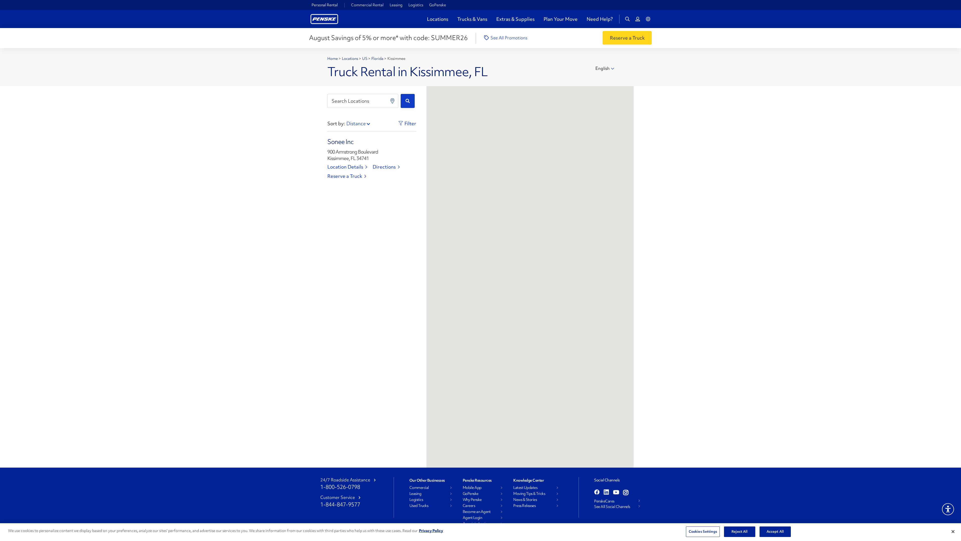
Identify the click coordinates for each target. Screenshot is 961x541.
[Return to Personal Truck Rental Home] (324, 18)
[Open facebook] (597, 492)
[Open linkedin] (606, 492)
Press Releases (524, 506)
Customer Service (337, 497)
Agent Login (472, 518)
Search (408, 101)
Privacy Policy (431, 530)
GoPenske (437, 5)
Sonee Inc (340, 142)
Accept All (775, 531)
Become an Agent (477, 512)
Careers (469, 506)
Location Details (345, 167)
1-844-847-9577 (340, 504)
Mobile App (472, 488)
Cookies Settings (703, 531)
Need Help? (600, 19)
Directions (384, 167)
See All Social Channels (612, 507)
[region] (480, 532)
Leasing (396, 5)
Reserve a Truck (344, 176)
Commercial (419, 488)
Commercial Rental (367, 5)
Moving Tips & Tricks (529, 494)
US (365, 58)
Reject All (740, 531)
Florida (377, 58)
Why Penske (472, 500)
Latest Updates (525, 488)
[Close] (952, 531)
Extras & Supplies (515, 19)
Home (333, 58)
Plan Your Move (561, 19)
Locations (437, 19)
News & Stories (525, 500)
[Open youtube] (616, 492)
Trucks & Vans (472, 19)
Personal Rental (325, 5)
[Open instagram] (625, 492)
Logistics (415, 5)
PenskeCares (604, 501)
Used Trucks (418, 506)
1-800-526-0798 (340, 487)
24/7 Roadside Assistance (345, 480)
